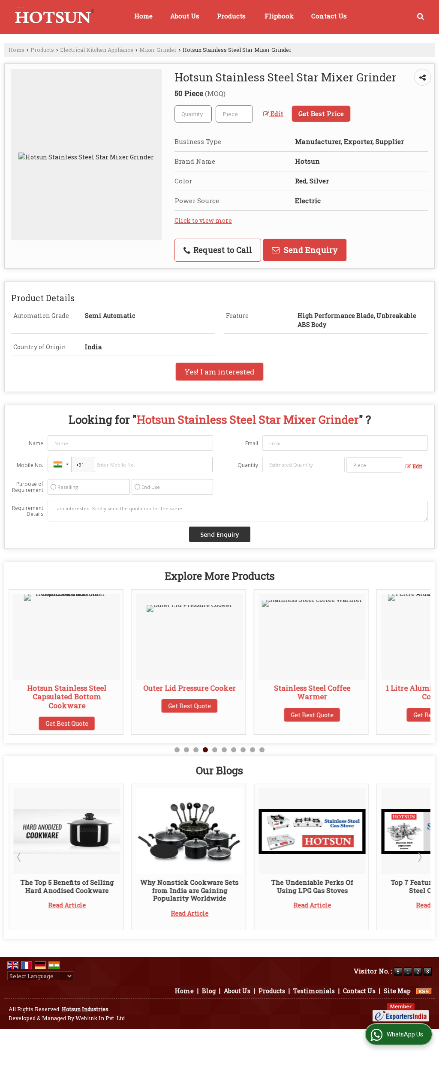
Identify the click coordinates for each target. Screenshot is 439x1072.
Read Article (67, 905)
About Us (184, 16)
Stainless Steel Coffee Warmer (312, 692)
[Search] (420, 16)
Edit (276, 114)
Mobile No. (30, 465)
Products (231, 16)
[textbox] (234, 114)
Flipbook (279, 16)
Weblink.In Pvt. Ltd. (100, 1018)
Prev (20, 857)
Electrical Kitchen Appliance (96, 49)
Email (251, 443)
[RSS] (424, 991)
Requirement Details (27, 511)
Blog (209, 991)
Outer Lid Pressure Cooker (189, 688)
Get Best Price (321, 113)
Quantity (248, 465)
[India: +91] (60, 464)
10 (262, 749)
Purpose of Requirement (27, 487)
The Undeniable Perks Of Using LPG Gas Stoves (312, 886)
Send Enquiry (310, 250)
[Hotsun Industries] (53, 17)
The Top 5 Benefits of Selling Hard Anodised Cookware (67, 886)
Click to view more (203, 220)
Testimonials (314, 991)
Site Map (397, 991)
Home (143, 16)
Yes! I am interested (219, 372)
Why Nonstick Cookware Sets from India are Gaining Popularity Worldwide (190, 890)
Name (36, 443)
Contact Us (329, 16)
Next (419, 857)
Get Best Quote (66, 723)
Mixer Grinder (158, 49)
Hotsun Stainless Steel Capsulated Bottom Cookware (67, 696)
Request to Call (221, 250)
